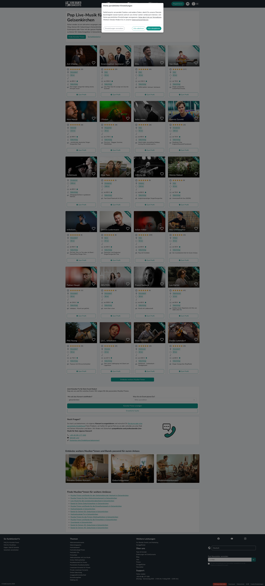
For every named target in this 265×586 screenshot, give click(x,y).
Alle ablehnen (138, 28)
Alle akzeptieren (154, 28)
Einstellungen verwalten (114, 28)
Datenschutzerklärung (140, 20)
